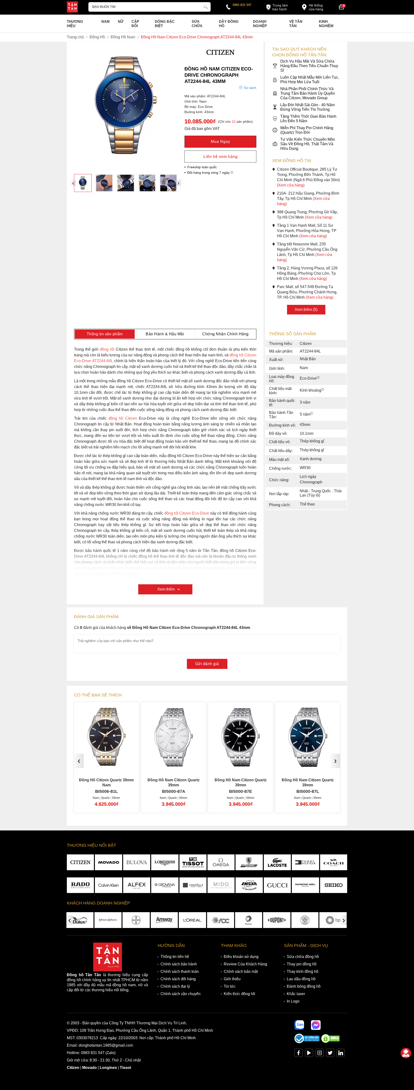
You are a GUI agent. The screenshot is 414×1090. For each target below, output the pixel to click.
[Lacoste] (277, 862)
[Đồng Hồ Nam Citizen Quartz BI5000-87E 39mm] (230, 763)
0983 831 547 (242, 5)
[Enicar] (249, 885)
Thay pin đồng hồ (301, 964)
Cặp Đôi (135, 23)
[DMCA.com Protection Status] (330, 1042)
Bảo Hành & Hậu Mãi (165, 334)
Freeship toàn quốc (202, 167)
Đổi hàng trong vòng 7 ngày (208, 172)
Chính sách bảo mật (241, 971)
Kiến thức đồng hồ (239, 994)
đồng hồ (107, 349)
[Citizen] (220, 59)
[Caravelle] (193, 885)
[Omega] (221, 862)
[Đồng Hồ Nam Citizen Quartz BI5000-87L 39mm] (297, 763)
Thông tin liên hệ (175, 957)
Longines (108, 1068)
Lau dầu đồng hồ (301, 979)
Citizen (73, 1068)
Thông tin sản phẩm (105, 334)
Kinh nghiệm (326, 23)
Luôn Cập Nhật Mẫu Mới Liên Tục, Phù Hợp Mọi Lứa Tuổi (309, 79)
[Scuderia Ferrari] (249, 862)
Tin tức (230, 986)
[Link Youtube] (309, 1054)
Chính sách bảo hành (179, 964)
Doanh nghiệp (260, 23)
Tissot (125, 1068)
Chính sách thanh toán (180, 971)
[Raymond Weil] (305, 885)
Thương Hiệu (75, 23)
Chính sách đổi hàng (178, 979)
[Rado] (80, 885)
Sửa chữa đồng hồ (303, 957)
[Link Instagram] (319, 1054)
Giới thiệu (232, 979)
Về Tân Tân (295, 23)
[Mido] (221, 885)
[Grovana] (165, 885)
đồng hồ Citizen (123, 418)
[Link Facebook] (298, 1054)
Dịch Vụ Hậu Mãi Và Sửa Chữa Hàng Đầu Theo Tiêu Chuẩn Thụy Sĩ (309, 65)
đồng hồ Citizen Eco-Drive (186, 513)
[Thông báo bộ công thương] (307, 1042)
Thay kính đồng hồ (302, 971)
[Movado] (108, 862)
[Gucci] (277, 885)
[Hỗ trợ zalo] (299, 1025)
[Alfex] (137, 885)
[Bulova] (137, 862)
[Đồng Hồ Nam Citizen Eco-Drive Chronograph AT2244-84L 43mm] (83, 183)
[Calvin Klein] (108, 885)
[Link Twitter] (330, 1054)
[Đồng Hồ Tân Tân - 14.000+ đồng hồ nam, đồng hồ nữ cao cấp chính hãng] (72, 7)
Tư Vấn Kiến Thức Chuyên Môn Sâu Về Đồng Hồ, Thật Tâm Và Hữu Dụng (307, 144)
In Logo (293, 1001)
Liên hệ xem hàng (220, 157)
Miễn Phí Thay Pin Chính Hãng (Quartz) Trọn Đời (306, 130)
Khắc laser (296, 994)
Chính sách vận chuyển (181, 994)
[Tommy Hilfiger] (305, 862)
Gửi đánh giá (207, 664)
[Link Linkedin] (340, 1054)
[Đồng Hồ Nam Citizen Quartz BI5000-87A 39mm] (163, 763)
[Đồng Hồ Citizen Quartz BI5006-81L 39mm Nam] (96, 763)
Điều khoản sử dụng (241, 957)
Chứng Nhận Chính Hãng (225, 334)
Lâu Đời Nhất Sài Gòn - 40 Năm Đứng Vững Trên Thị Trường (307, 107)
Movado (89, 1068)
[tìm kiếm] (205, 6)
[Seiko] (333, 885)
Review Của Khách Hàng (245, 964)
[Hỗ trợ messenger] (316, 1025)
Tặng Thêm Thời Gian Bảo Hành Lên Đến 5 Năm (308, 118)
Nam (105, 21)
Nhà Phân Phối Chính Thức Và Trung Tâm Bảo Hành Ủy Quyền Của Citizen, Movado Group (307, 93)
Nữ (120, 21)
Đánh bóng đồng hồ (304, 986)
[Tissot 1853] (193, 862)
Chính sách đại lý (175, 986)
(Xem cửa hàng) (291, 185)
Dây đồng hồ (229, 23)
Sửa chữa (197, 23)
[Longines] (165, 862)
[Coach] (333, 862)
